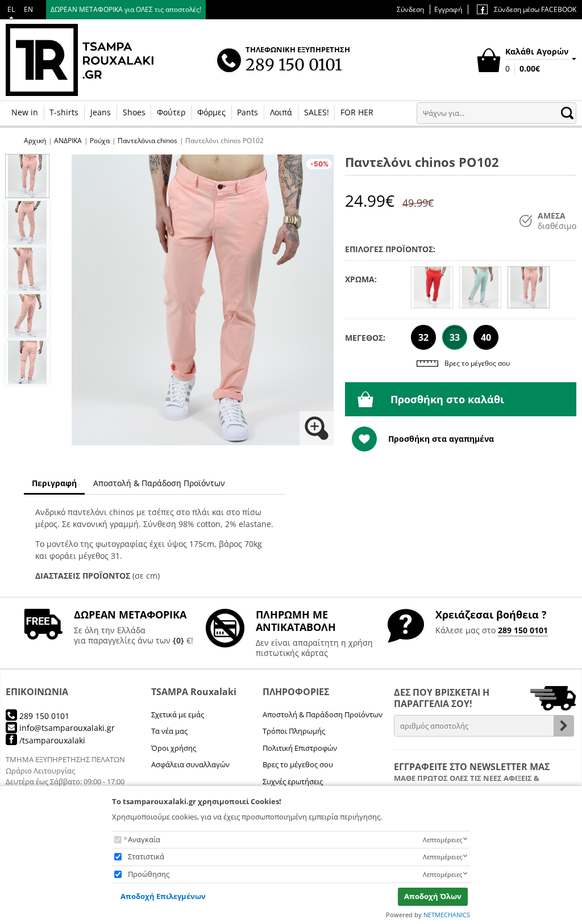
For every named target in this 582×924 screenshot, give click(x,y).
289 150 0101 (523, 630)
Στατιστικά (146, 856)
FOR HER (356, 112)
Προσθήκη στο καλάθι (447, 399)
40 (486, 337)
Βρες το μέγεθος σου (477, 363)
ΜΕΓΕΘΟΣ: (365, 337)
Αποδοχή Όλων (433, 896)
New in (24, 112)
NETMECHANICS (446, 914)
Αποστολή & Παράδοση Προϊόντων (323, 714)
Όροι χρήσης (173, 748)
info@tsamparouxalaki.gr (66, 727)
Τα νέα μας (169, 731)
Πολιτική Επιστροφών (300, 748)
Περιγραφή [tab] (54, 483)
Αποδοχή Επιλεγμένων (163, 896)
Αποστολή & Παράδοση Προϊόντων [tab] (159, 483)
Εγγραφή (448, 9)
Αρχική (35, 140)
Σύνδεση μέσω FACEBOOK (534, 9)
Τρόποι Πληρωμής (294, 731)
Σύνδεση (410, 9)
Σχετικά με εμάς (177, 714)
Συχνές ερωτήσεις (293, 781)
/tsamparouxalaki (51, 740)
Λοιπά (281, 112)
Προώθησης (148, 874)
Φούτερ (171, 112)
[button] (203, 300)
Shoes (134, 112)
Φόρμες (211, 112)
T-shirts (63, 112)
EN (28, 9)
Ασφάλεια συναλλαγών (190, 764)
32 (423, 337)
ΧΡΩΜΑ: (361, 279)
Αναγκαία (144, 839)
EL (11, 9)
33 (455, 337)
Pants (247, 112)
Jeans (100, 112)
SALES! (316, 112)
